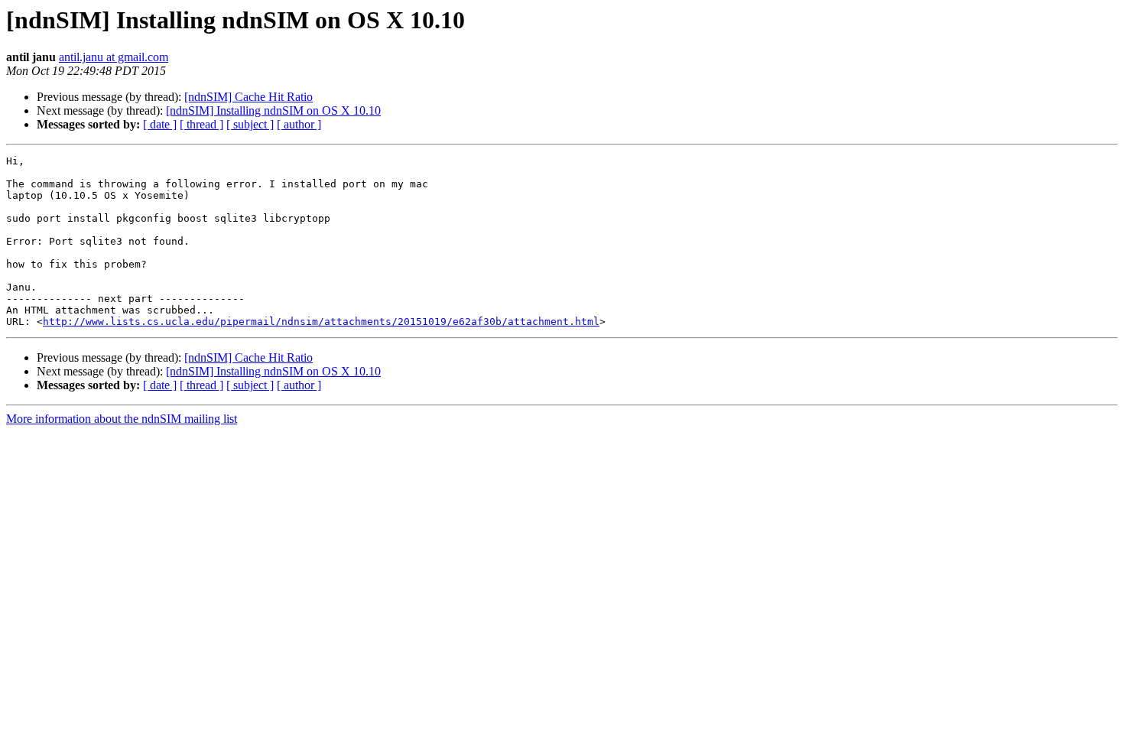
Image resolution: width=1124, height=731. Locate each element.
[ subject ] (250, 124)
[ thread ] (201, 124)
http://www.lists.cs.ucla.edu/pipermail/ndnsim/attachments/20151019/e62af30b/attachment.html (321, 321)
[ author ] (299, 124)
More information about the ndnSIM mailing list (121, 418)
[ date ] (160, 124)
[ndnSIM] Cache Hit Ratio (248, 96)
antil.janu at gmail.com (113, 56)
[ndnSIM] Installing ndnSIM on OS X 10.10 (273, 110)
